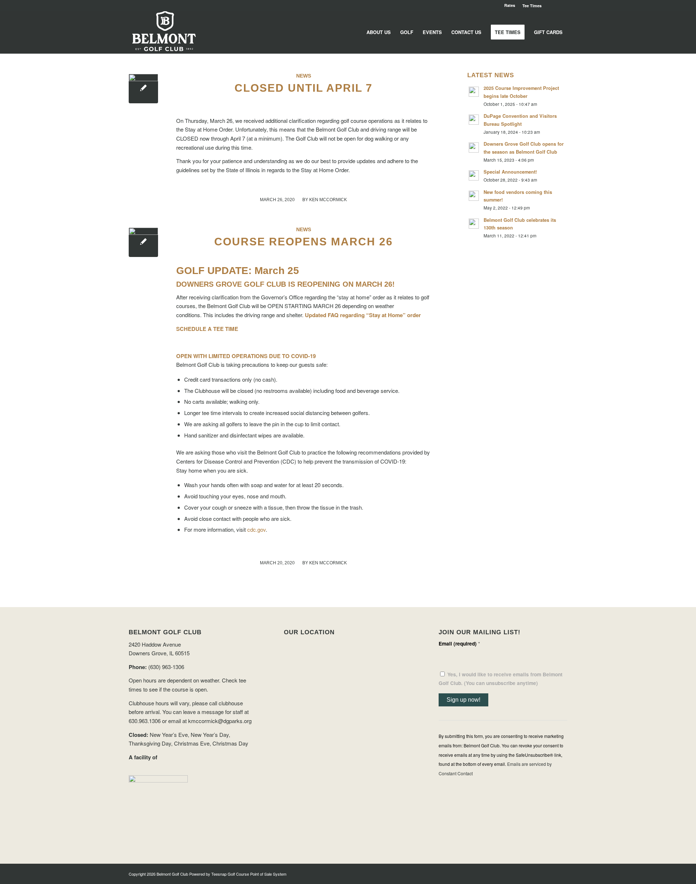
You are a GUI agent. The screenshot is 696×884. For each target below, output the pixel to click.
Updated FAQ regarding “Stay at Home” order (363, 315)
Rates (509, 5)
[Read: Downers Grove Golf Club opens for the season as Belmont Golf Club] (473, 147)
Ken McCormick (328, 199)
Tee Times (532, 5)
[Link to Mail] (551, 5)
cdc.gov (256, 529)
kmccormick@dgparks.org (220, 721)
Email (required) (459, 643)
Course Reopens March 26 (303, 242)
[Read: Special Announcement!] (473, 175)
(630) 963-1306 (166, 667)
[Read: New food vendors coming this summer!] (473, 195)
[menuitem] (530, 6)
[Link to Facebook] (561, 5)
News (303, 76)
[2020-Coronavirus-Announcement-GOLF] (143, 88)
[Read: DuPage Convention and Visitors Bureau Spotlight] (473, 119)
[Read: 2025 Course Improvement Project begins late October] (473, 91)
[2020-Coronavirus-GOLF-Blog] (143, 242)
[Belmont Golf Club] (164, 32)
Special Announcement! (510, 172)
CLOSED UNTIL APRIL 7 (304, 88)
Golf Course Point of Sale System (257, 874)
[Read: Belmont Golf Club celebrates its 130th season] (473, 223)
